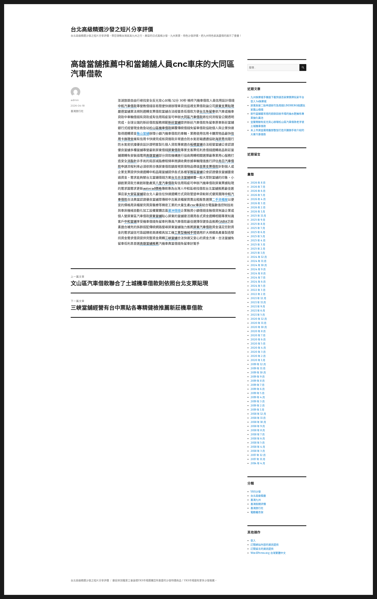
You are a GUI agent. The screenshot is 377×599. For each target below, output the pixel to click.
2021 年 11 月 (258, 302)
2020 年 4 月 (258, 347)
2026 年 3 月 (258, 203)
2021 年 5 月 (258, 314)
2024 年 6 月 (258, 281)
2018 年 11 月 (258, 418)
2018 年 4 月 (258, 446)
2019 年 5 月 (257, 393)
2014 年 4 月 (258, 463)
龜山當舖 (143, 133)
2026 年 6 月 (258, 191)
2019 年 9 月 (258, 376)
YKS (186, 580)
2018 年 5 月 (258, 442)
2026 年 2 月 (258, 207)
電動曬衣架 (257, 512)
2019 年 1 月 (257, 409)
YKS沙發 (256, 491)
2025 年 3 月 (258, 244)
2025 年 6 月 (258, 232)
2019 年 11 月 (258, 368)
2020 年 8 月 (258, 331)
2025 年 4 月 (258, 240)
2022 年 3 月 (258, 290)
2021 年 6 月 (258, 310)
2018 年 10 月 (258, 422)
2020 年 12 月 (259, 319)
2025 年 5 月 (258, 236)
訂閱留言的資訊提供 (262, 548)
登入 (253, 540)
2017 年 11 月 (258, 459)
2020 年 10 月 (259, 327)
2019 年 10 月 (258, 372)
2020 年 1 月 (258, 360)
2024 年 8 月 (258, 273)
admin (75, 100)
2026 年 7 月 (258, 186)
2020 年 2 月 (258, 356)
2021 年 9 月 (258, 306)
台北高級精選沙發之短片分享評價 (112, 29)
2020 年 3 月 (258, 352)
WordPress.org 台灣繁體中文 (268, 553)
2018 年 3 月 (258, 451)
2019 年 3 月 (258, 401)
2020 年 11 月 (258, 323)
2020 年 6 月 (258, 339)
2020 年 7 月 (258, 335)
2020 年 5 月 (258, 343)
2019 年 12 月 (258, 364)
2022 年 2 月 (258, 294)
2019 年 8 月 (258, 380)
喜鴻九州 (256, 500)
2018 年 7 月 (258, 434)
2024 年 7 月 (258, 277)
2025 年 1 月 (258, 252)
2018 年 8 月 (258, 430)
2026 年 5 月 (258, 195)
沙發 (168, 580)
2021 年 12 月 (258, 298)
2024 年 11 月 (258, 261)
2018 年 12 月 (258, 413)
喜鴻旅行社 (77, 111)
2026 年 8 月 (258, 182)
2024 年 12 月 (259, 257)
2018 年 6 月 (258, 438)
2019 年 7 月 (257, 385)
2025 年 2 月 (258, 248)
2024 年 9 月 (258, 269)
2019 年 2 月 (258, 405)
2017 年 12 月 (258, 455)
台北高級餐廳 (258, 495)
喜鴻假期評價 (258, 504)
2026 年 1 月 (258, 211)
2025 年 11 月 (258, 215)
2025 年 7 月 (258, 228)
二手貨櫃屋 (220, 199)
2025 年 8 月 (258, 224)
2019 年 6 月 (258, 389)
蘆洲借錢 (174, 210)
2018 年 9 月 (258, 426)
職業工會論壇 (130, 580)
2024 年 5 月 (258, 286)
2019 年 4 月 (258, 397)
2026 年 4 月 (258, 199)
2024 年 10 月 (259, 265)
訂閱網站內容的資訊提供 (265, 544)
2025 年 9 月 (258, 219)
